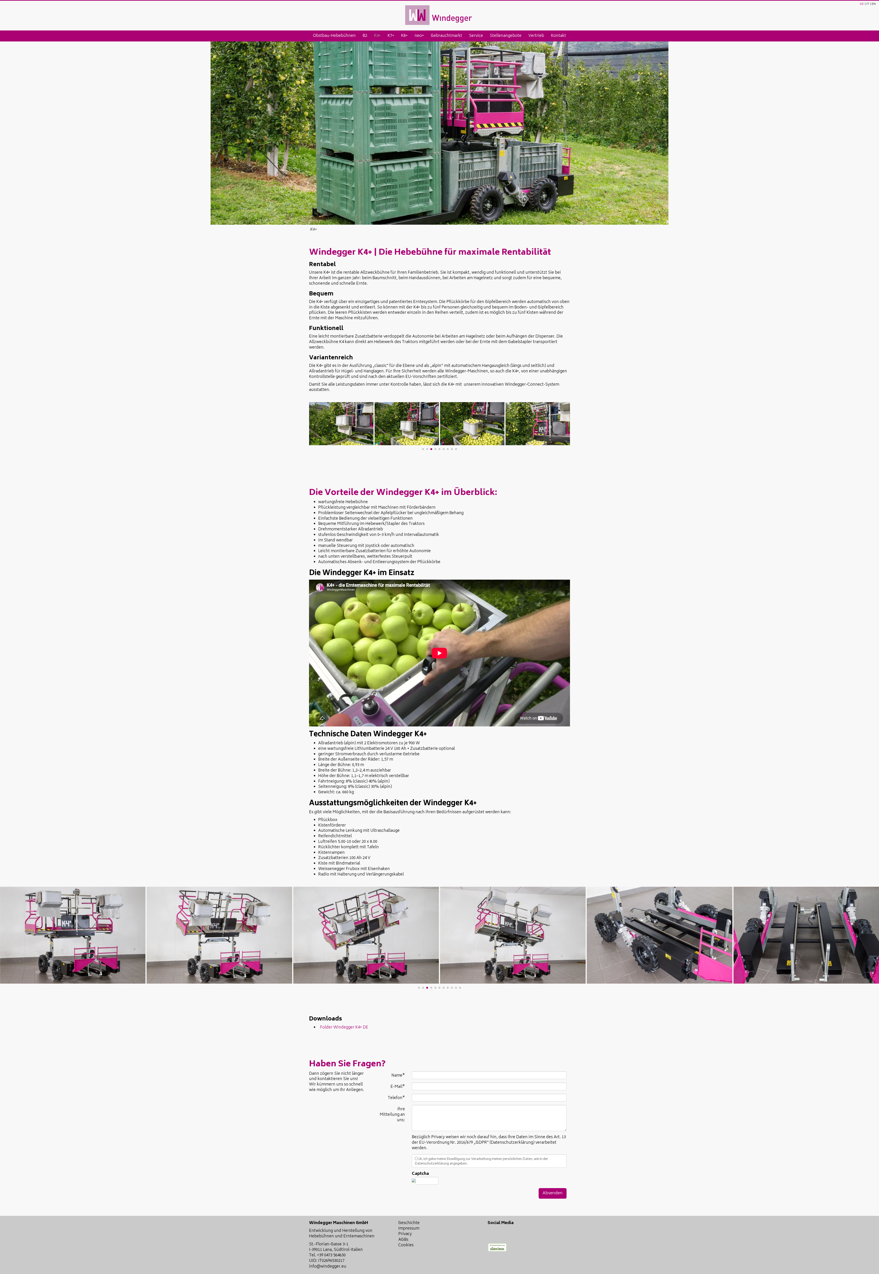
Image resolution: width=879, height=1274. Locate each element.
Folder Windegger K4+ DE (343, 1027)
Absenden (553, 1193)
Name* (398, 1075)
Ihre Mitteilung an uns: (392, 1114)
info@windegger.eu (327, 1266)
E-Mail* (398, 1086)
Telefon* (396, 1098)
